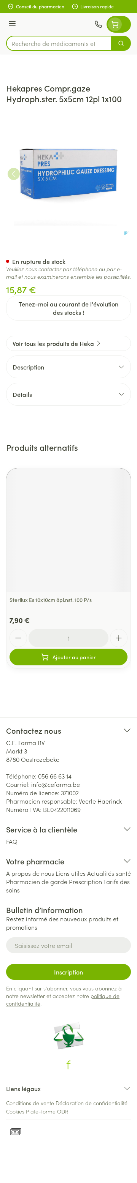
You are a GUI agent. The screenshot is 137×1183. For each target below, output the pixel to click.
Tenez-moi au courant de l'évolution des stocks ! (68, 308)
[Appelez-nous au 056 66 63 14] (98, 24)
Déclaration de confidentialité (91, 1103)
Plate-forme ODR (47, 1111)
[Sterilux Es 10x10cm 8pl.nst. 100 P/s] (68, 530)
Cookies (15, 1111)
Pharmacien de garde (36, 881)
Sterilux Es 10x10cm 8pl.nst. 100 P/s (51, 599)
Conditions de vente (30, 1103)
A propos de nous (30, 873)
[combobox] (59, 43)
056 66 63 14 (55, 776)
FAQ (12, 841)
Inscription (68, 972)
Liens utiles (71, 873)
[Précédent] (14, 174)
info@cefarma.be (55, 784)
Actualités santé (109, 873)
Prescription (85, 881)
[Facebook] (68, 1065)
